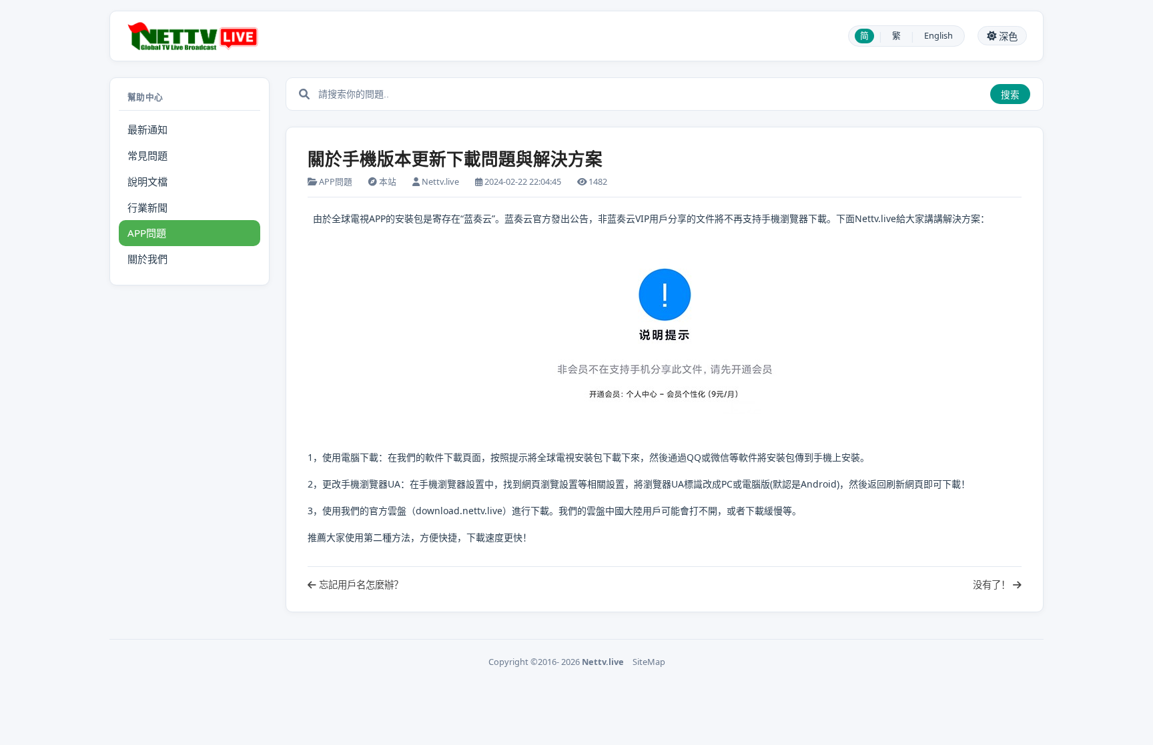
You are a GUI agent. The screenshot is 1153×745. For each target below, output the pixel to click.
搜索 (1010, 95)
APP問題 (146, 232)
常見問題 (147, 155)
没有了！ (993, 584)
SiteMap (649, 662)
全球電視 (350, 218)
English (938, 35)
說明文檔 (147, 181)
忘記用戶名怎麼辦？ (359, 584)
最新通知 (147, 129)
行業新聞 (147, 207)
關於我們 (147, 258)
